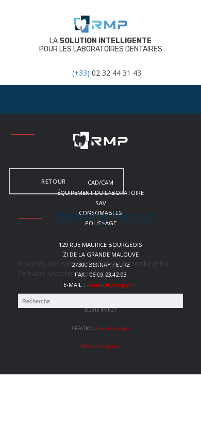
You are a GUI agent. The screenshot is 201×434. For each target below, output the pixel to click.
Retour (53, 181)
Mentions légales (100, 346)
